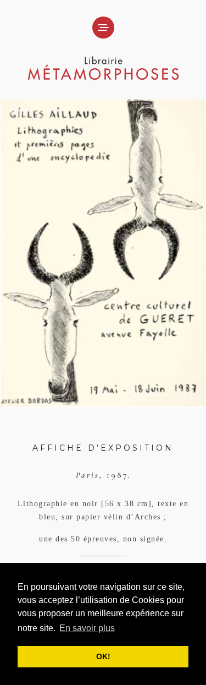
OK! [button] (103, 656)
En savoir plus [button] (87, 628)
